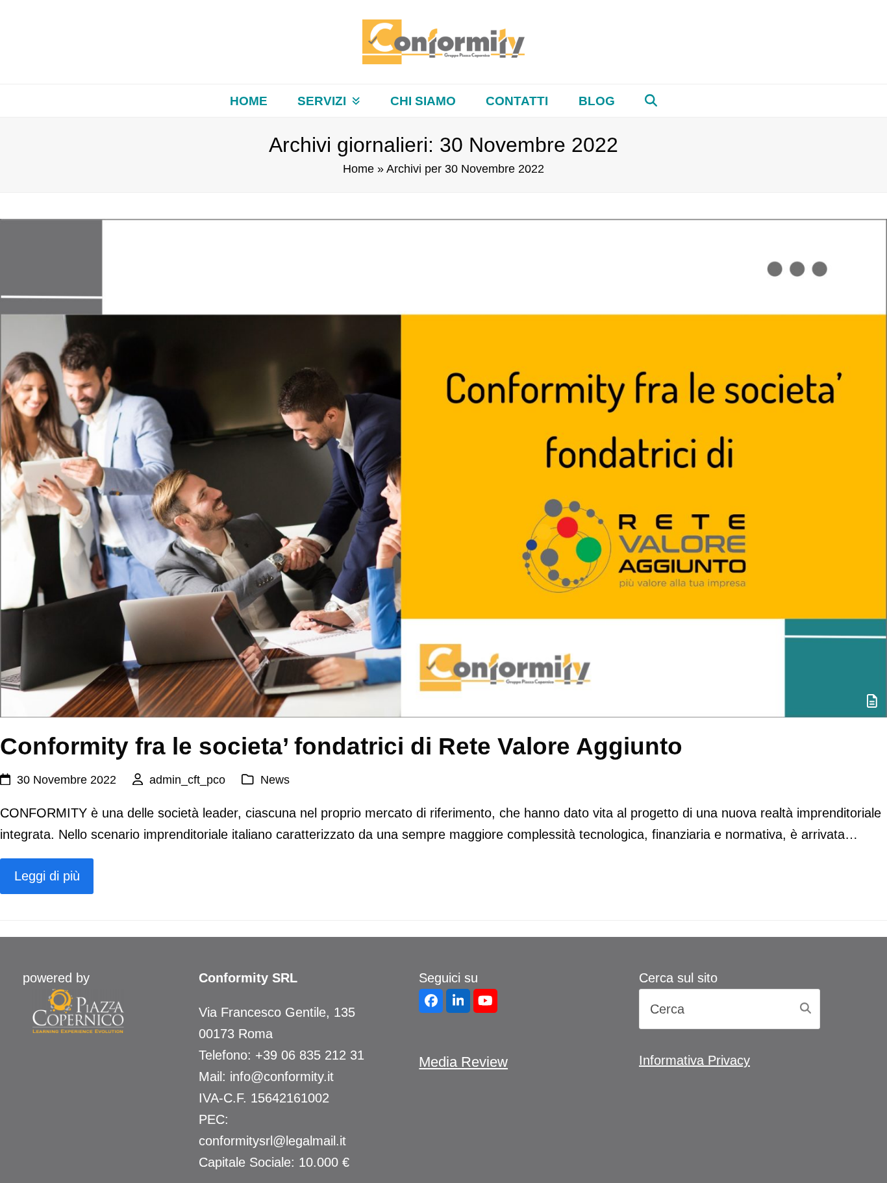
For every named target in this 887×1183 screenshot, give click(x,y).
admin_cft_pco (187, 779)
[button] (651, 100)
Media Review (463, 1062)
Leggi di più (47, 876)
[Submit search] (805, 1008)
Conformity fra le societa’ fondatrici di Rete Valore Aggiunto (341, 746)
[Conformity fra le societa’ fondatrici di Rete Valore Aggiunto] (443, 467)
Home (358, 168)
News (275, 779)
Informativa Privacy (694, 1060)
